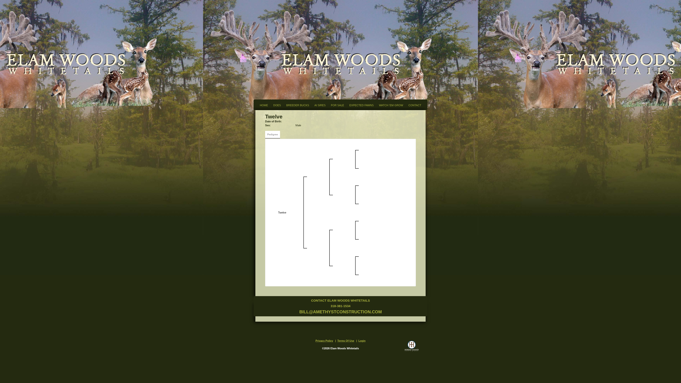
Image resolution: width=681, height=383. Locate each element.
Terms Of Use (345, 340)
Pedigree (272, 134)
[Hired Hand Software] (412, 346)
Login (362, 340)
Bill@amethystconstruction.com (340, 311)
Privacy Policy (324, 340)
